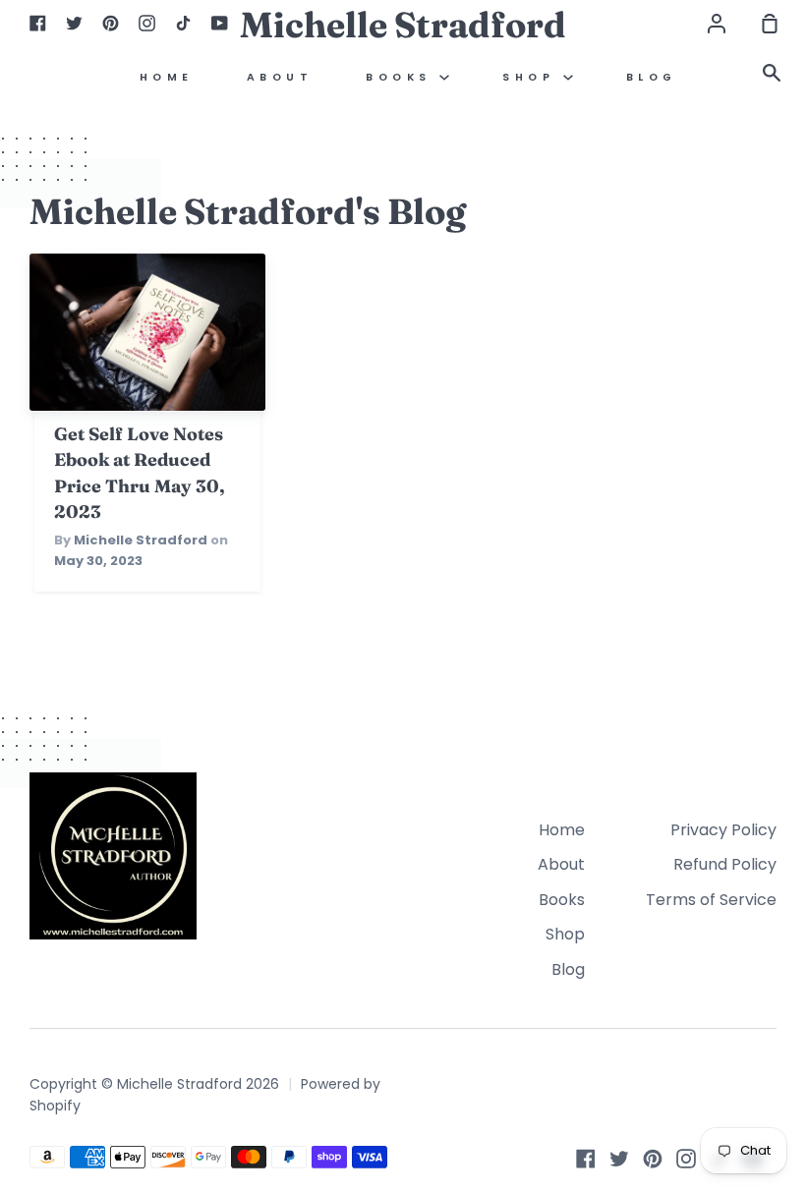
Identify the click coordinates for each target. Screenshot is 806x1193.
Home (167, 77)
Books (402, 77)
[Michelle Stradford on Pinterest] (652, 1158)
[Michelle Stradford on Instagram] (686, 1158)
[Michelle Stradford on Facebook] (586, 1158)
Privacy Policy (723, 830)
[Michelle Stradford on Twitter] (619, 1158)
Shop (532, 77)
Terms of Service (711, 899)
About (280, 77)
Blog (651, 77)
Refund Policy (725, 864)
